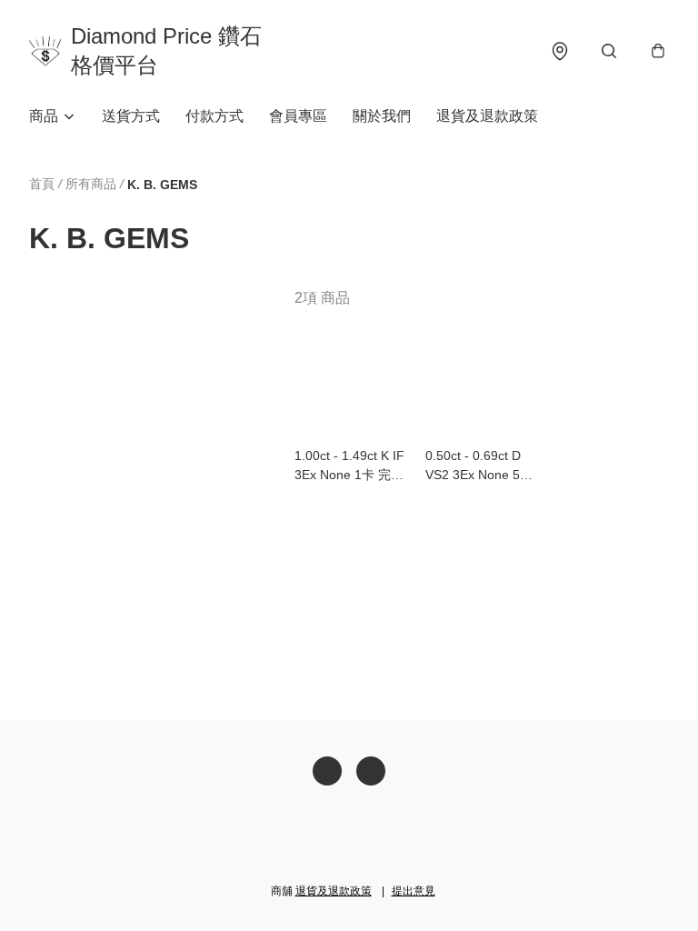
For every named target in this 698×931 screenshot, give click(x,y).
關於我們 (382, 116)
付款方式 (214, 116)
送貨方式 (131, 116)
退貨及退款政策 (487, 116)
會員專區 (298, 116)
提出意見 (413, 891)
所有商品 (90, 183)
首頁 (42, 183)
